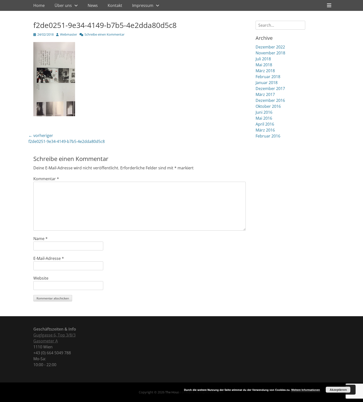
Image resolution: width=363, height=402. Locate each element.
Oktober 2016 (268, 106)
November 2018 (270, 53)
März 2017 (265, 94)
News (93, 5)
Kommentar (46, 178)
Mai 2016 (264, 118)
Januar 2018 (267, 82)
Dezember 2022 (270, 47)
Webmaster (68, 34)
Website (40, 278)
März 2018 (265, 70)
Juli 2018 (263, 59)
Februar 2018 (268, 76)
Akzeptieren (338, 389)
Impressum (142, 5)
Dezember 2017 (270, 88)
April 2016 (265, 124)
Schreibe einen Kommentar (104, 34)
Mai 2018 (264, 64)
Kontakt (115, 5)
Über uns (63, 5)
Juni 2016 (264, 112)
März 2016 (265, 130)
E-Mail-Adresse (48, 258)
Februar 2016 (268, 136)
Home (39, 5)
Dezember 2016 (270, 100)
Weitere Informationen (305, 390)
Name (40, 238)
